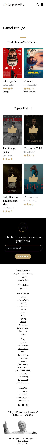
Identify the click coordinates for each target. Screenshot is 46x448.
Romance (23, 325)
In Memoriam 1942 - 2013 (23, 415)
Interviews (23, 358)
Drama (23, 309)
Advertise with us (23, 398)
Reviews (23, 343)
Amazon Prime (23, 300)
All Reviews (23, 277)
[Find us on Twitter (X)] (27, 405)
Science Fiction (23, 328)
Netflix (23, 322)
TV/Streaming (23, 377)
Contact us (23, 394)
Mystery (23, 319)
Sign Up (23, 289)
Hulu (23, 316)
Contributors (23, 401)
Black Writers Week (23, 370)
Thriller (23, 334)
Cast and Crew (23, 280)
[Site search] (38, 4)
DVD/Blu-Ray (23, 364)
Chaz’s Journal (23, 346)
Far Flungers (23, 355)
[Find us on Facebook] (19, 405)
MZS (23, 352)
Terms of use (23, 441)
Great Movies (23, 349)
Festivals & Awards (23, 383)
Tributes (23, 361)
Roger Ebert (23, 380)
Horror (23, 312)
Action (23, 297)
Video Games (23, 367)
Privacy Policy (23, 443)
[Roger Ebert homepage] (14, 5)
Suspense (23, 331)
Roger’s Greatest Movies (23, 274)
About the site (23, 391)
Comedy (23, 303)
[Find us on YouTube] (23, 405)
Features (23, 374)
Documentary (23, 306)
